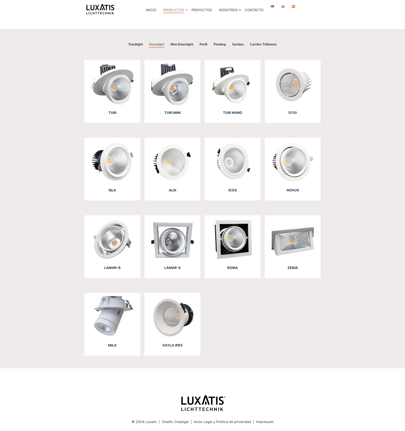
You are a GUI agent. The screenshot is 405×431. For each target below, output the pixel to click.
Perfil (203, 44)
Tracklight (135, 44)
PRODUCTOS (173, 10)
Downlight (156, 44)
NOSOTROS (228, 10)
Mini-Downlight (182, 44)
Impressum (265, 422)
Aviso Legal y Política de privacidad (222, 422)
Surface (238, 44)
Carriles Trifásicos (263, 44)
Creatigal (181, 422)
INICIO (151, 10)
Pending (220, 44)
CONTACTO (254, 10)
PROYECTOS (202, 10)
